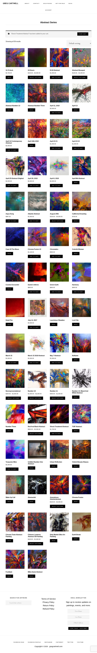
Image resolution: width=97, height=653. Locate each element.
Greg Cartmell (10, 3)
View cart (82, 33)
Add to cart (56, 77)
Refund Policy (48, 609)
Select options (35, 77)
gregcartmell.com (55, 646)
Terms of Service (48, 599)
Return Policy (48, 605)
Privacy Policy (48, 602)
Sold (9, 77)
